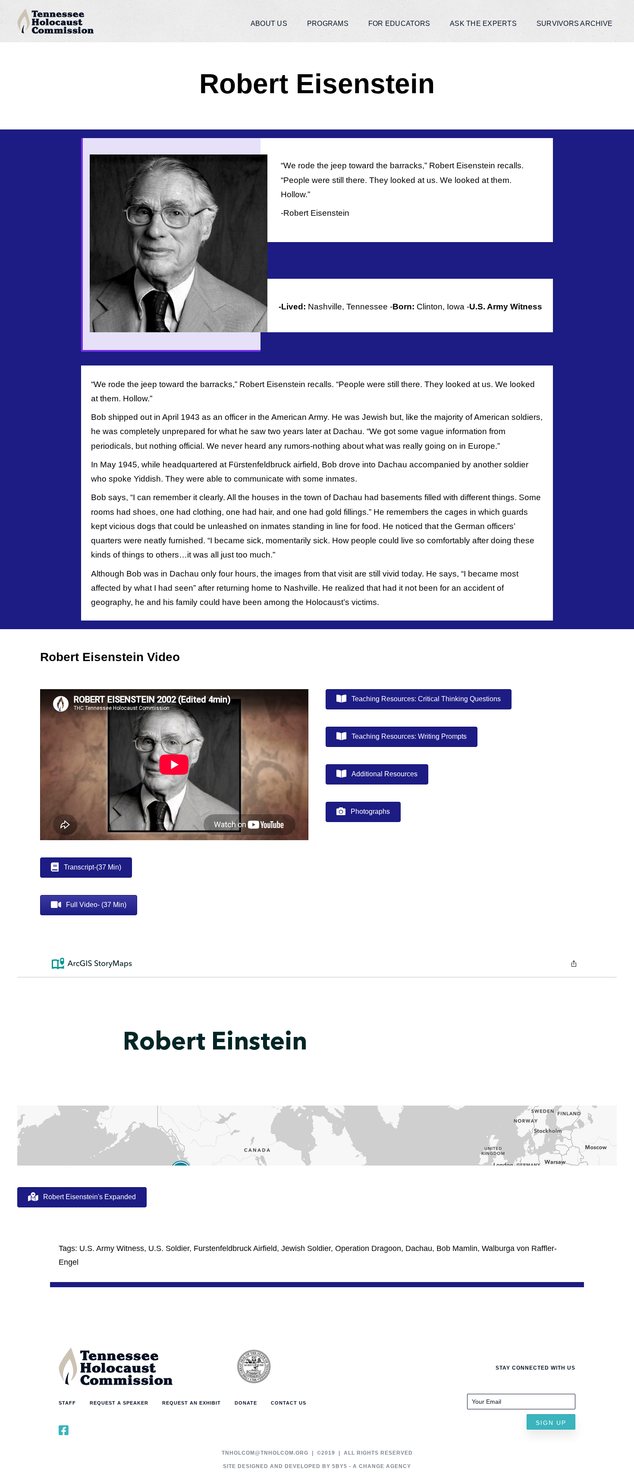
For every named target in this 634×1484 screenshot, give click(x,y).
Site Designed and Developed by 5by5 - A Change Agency (317, 1466)
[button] (551, 1422)
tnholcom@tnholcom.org (265, 1453)
